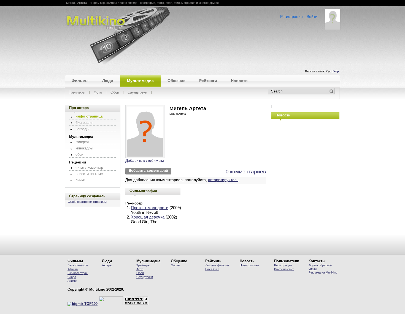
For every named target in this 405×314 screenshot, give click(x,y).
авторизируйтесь (223, 180)
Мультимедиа (140, 80)
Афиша (73, 269)
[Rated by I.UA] (111, 304)
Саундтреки (137, 92)
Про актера (79, 108)
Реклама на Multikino (323, 272)
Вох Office (212, 269)
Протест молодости (149, 207)
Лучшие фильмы (217, 265)
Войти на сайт (284, 269)
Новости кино (249, 265)
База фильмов (78, 265)
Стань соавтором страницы (87, 201)
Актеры (107, 265)
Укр (336, 71)
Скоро (72, 276)
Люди (107, 80)
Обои (114, 92)
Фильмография (143, 191)
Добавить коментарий (148, 171)
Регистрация (291, 16)
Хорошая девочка (147, 217)
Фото (98, 92)
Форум (175, 265)
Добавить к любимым (144, 160)
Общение (176, 80)
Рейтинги (208, 80)
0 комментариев (246, 171)
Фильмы (80, 80)
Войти (312, 16)
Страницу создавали (87, 196)
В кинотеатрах (78, 273)
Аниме (72, 280)
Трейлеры (77, 92)
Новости (239, 80)
